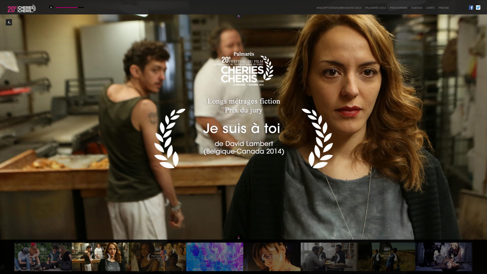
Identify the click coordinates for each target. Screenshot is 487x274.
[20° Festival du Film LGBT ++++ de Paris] (22, 12)
